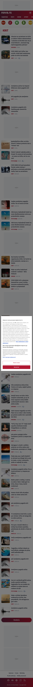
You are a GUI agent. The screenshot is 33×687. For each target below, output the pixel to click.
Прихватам (16, 367)
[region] (16, 343)
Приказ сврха (16, 362)
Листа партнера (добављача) (9, 357)
